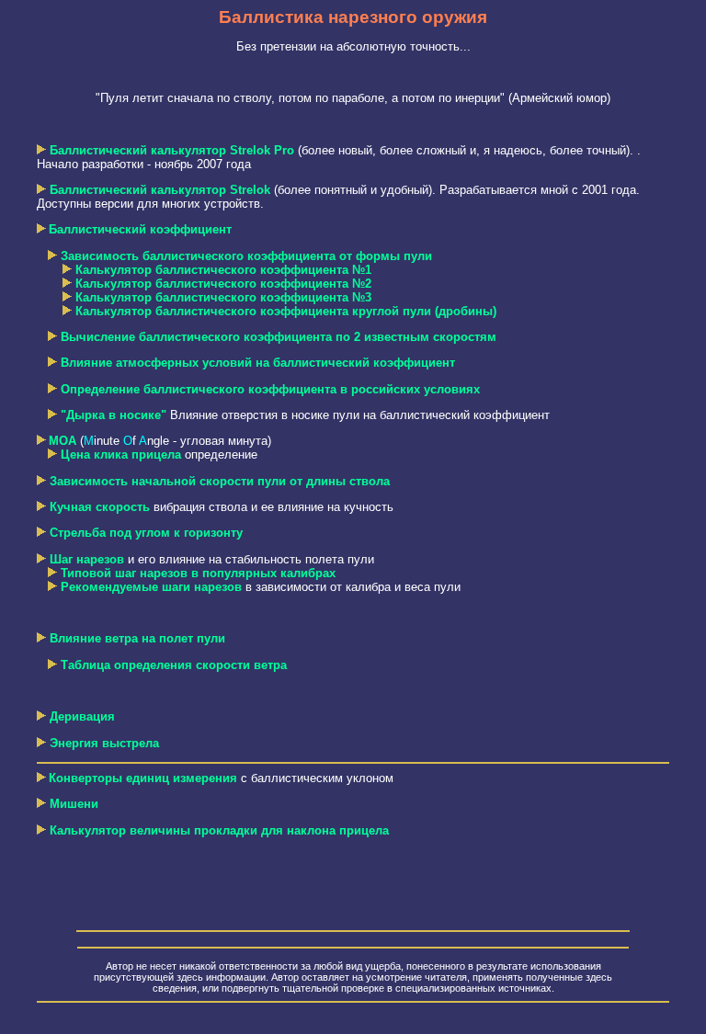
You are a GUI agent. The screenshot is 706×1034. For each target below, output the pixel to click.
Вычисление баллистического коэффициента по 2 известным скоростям (278, 337)
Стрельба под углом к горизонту (146, 533)
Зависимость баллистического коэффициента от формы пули (246, 256)
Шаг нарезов (87, 559)
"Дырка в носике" (113, 415)
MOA (62, 441)
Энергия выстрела (104, 743)
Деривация (82, 716)
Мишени (74, 804)
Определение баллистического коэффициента (270, 389)
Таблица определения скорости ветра (174, 665)
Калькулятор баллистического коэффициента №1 (223, 270)
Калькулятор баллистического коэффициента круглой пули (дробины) (285, 311)
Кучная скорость (100, 507)
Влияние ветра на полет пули (137, 638)
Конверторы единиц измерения (143, 778)
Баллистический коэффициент (140, 229)
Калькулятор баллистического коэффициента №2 (223, 283)
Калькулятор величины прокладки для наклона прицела (217, 830)
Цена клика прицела (121, 454)
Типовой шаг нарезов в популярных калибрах (198, 573)
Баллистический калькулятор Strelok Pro (172, 150)
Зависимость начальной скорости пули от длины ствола (220, 481)
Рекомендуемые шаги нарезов (151, 587)
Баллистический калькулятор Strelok (160, 190)
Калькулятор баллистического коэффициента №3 (223, 297)
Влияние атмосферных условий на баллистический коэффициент (258, 362)
